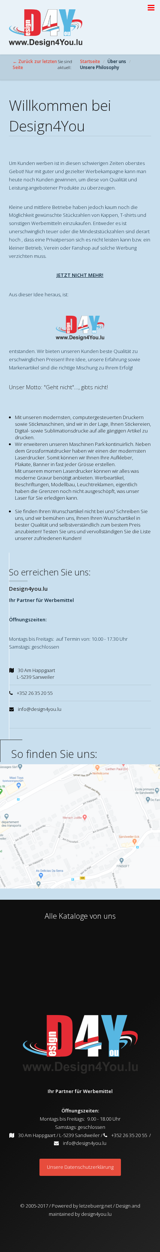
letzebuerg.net (95, 1205)
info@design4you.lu (84, 1143)
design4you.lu (96, 1214)
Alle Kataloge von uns (80, 916)
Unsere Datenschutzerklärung (80, 1167)
